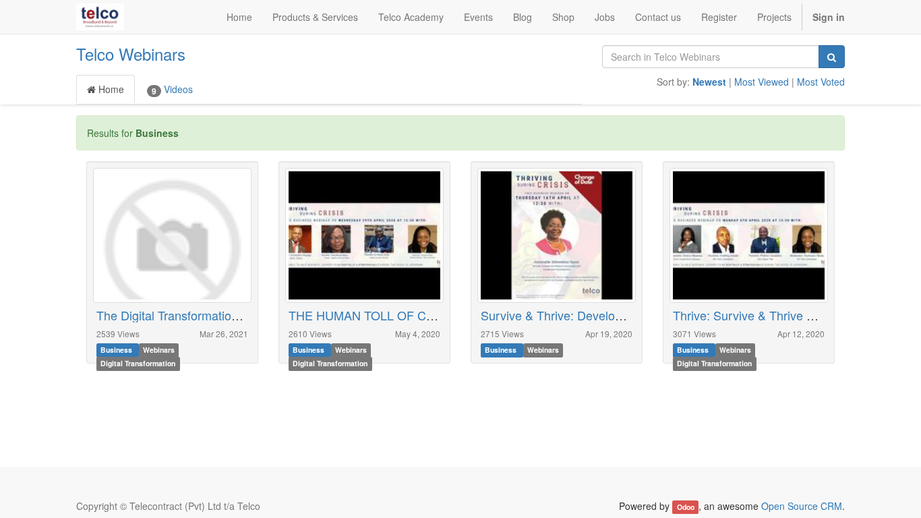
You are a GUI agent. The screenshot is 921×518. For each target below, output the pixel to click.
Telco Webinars (130, 53)
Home (110, 89)
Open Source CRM (801, 506)
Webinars (159, 350)
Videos (172, 89)
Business (117, 350)
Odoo (685, 507)
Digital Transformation (137, 364)
